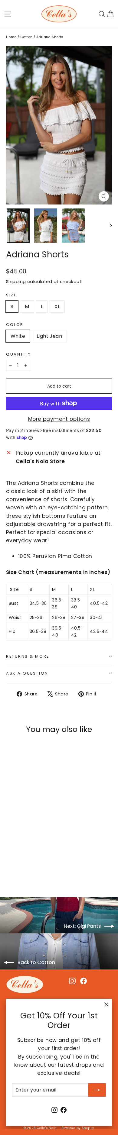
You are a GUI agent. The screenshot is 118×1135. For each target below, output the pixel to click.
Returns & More (27, 656)
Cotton (26, 36)
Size (11, 295)
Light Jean (49, 336)
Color (15, 324)
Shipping (16, 282)
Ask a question (27, 673)
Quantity (18, 354)
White (18, 336)
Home (11, 36)
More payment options (59, 419)
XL (57, 306)
